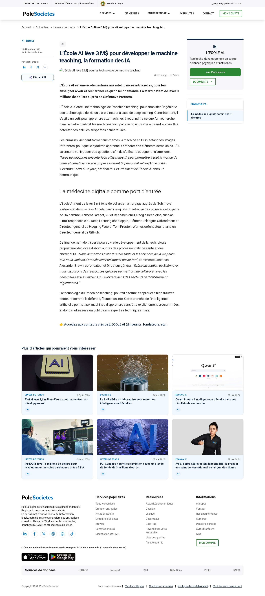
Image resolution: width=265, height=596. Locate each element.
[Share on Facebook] (31, 67)
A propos (201, 503)
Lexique (150, 513)
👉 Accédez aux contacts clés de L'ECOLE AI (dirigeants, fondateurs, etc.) (113, 324)
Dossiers (151, 508)
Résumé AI (39, 77)
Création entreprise (107, 508)
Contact (200, 508)
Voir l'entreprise (215, 72)
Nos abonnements (206, 513)
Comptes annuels (106, 528)
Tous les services (105, 503)
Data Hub (151, 523)
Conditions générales (161, 586)
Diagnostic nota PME (107, 533)
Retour (30, 40)
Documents (200, 81)
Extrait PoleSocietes (107, 518)
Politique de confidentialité (193, 586)
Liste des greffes (155, 537)
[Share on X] (38, 67)
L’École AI (66, 107)
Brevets (100, 523)
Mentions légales (134, 586)
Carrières (201, 518)
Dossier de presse (206, 523)
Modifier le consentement (227, 586)
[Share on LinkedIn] (24, 67)
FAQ (198, 533)
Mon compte (231, 13)
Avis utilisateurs (205, 528)
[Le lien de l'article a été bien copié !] (45, 67)
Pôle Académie (154, 542)
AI (63, 44)
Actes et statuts (105, 513)
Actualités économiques (159, 503)
